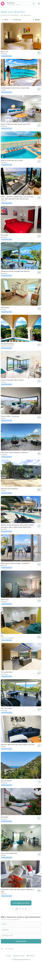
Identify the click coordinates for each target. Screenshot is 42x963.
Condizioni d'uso (18, 956)
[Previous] (4, 36)
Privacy (8, 956)
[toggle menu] (39, 4)
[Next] (38, 36)
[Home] (2, 948)
